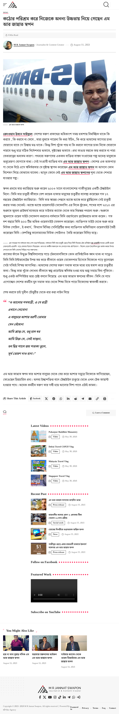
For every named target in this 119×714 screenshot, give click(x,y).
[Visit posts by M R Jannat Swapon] (7, 45)
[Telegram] (69, 697)
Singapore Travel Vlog (59, 476)
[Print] (104, 399)
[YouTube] (50, 697)
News (5, 13)
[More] (112, 399)
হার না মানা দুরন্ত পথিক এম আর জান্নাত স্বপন (16, 656)
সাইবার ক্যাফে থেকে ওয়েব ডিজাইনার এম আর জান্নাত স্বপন (73, 658)
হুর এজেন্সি (95, 243)
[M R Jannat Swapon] (12, 4)
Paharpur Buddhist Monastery (63, 432)
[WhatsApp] (73, 697)
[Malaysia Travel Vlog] (38, 466)
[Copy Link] (97, 399)
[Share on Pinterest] (53, 399)
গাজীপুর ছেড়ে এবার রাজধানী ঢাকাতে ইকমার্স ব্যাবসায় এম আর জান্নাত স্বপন (67, 546)
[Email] (90, 399)
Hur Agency (11, 710)
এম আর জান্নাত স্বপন (76, 161)
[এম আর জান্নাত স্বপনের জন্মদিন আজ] (38, 504)
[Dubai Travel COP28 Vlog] (38, 451)
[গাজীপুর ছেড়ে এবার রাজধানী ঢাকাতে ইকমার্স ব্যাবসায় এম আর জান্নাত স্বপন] (38, 548)
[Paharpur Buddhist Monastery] (38, 436)
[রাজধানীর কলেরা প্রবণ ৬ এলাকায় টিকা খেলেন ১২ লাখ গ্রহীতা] (38, 519)
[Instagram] (55, 697)
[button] (5, 4)
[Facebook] (40, 697)
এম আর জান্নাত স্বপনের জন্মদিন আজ (65, 500)
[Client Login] (78, 697)
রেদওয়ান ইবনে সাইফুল (17, 134)
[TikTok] (59, 697)
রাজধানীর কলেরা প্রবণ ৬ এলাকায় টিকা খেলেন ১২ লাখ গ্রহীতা (65, 516)
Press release (58, 505)
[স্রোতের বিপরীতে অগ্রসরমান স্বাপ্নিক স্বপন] (38, 534)
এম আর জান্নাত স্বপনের (75, 172)
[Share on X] (46, 399)
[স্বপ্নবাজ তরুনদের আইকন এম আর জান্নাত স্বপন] (45, 643)
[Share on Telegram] (82, 399)
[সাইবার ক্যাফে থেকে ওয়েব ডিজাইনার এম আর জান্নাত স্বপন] (74, 643)
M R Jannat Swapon (24, 45)
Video (55, 436)
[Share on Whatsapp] (61, 399)
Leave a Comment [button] (102, 412)
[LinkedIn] (64, 697)
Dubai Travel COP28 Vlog (61, 446)
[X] (44, 697)
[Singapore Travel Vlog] (38, 480)
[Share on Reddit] (75, 399)
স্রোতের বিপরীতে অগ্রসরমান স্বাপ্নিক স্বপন (66, 529)
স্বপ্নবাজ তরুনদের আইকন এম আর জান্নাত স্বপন (44, 656)
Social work (58, 523)
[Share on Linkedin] (68, 399)
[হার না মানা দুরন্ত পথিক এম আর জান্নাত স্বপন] (16, 643)
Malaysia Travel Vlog (58, 461)
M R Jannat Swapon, (33, 706)
